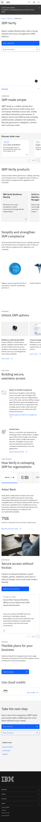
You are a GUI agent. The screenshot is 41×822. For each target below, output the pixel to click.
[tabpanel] (20, 519)
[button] (33, 2)
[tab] (9, 477)
